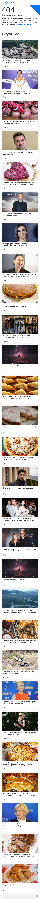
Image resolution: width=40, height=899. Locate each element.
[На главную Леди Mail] (11, 2)
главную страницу (25, 24)
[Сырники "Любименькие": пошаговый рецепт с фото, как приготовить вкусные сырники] (20, 878)
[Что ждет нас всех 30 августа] (20, 573)
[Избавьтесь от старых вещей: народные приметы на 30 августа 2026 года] (20, 329)
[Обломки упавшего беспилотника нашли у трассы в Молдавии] (20, 664)
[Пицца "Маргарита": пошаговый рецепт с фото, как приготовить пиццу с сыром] (20, 756)
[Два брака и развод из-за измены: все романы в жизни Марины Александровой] (20, 512)
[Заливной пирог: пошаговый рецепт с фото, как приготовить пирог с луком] (20, 298)
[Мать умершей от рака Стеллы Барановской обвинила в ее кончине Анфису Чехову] (20, 237)
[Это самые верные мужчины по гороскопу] (20, 481)
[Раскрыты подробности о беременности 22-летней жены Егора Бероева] (20, 542)
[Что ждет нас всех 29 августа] (20, 359)
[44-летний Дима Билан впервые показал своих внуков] (20, 145)
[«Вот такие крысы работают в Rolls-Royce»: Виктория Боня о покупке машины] (20, 268)
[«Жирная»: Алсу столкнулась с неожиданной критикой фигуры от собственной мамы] (20, 84)
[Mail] (6, 2)
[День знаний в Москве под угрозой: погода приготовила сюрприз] (20, 726)
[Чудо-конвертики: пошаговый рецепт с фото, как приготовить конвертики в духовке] (20, 390)
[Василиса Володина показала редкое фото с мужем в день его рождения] (20, 695)
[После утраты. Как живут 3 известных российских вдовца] (20, 206)
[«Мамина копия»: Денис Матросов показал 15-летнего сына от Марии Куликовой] (20, 817)
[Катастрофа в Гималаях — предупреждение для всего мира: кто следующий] (20, 54)
